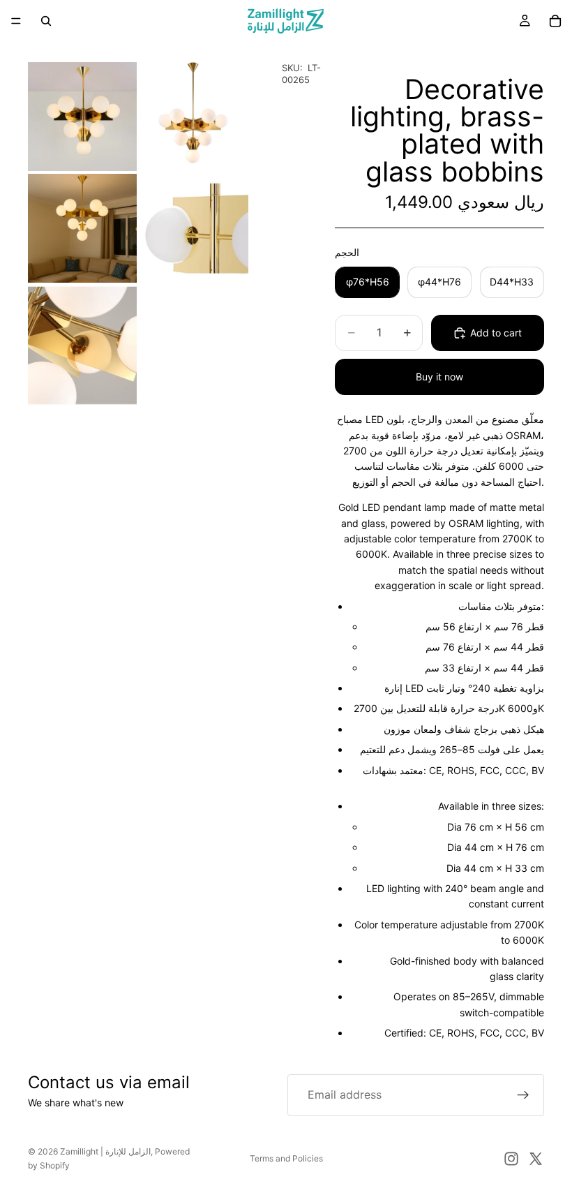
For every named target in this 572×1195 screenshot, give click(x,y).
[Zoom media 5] (82, 345)
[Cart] (555, 21)
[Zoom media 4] (194, 228)
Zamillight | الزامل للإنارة (105, 1151)
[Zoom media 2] (194, 116)
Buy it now (439, 377)
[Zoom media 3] (82, 228)
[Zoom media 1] (82, 116)
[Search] (46, 21)
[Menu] (16, 21)
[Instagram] (511, 1158)
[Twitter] (535, 1158)
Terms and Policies (286, 1158)
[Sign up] (523, 1095)
